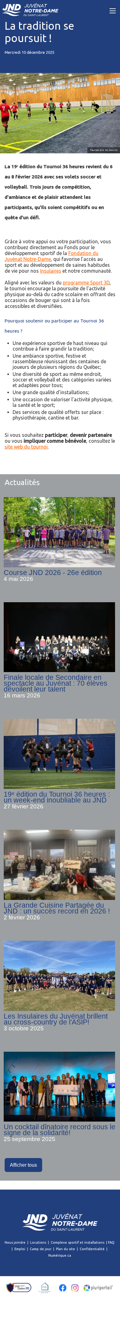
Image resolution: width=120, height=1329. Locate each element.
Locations (38, 1242)
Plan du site (65, 1249)
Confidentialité (92, 1249)
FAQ (111, 1242)
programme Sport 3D (86, 282)
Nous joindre (15, 1242)
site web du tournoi (26, 446)
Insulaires (50, 271)
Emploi (19, 1249)
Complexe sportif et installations (77, 1242)
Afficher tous (23, 1165)
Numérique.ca (59, 1255)
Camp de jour (40, 1249)
